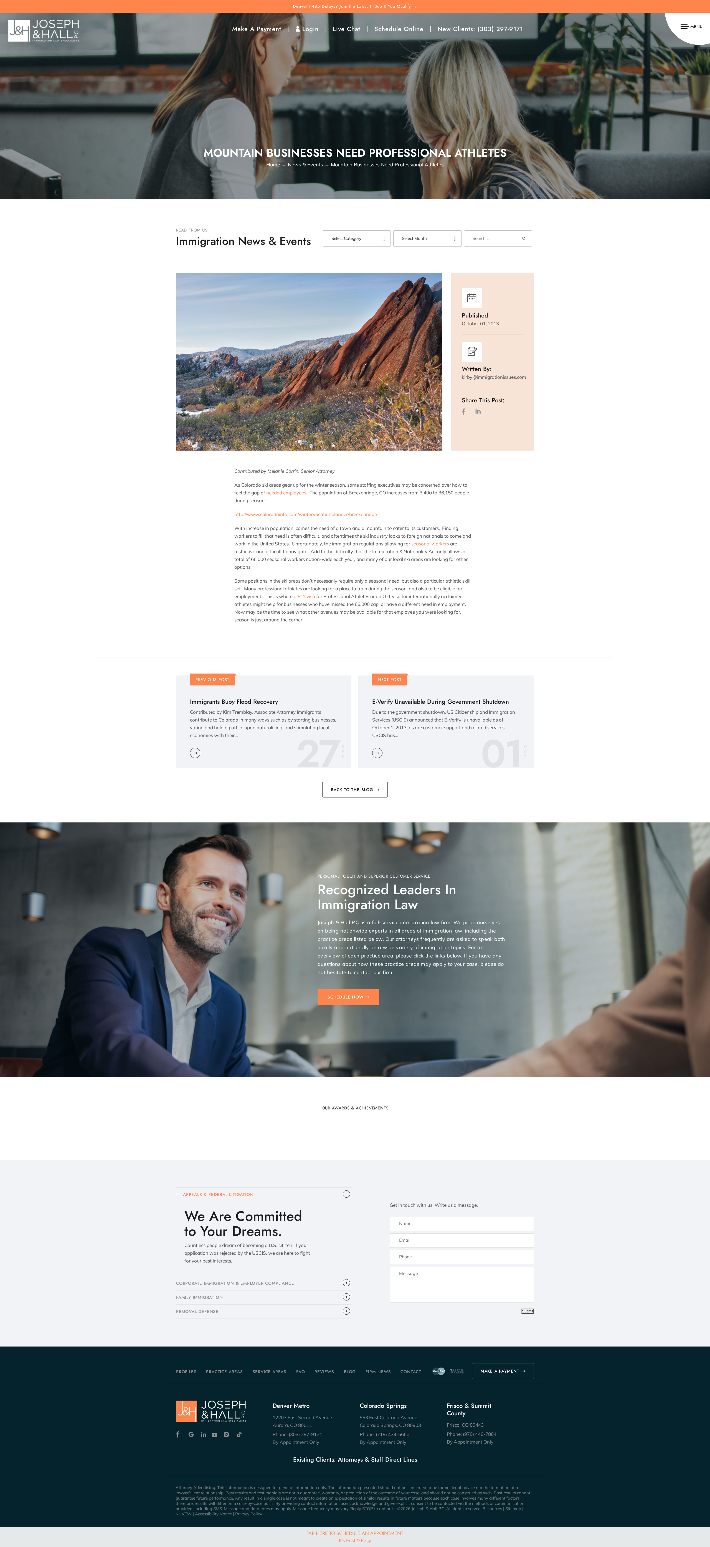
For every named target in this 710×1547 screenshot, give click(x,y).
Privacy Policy (248, 1513)
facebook (465, 411)
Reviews (324, 1372)
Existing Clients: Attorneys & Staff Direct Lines (355, 1459)
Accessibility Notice (213, 1513)
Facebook (179, 1434)
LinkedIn (478, 411)
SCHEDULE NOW (346, 997)
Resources (492, 1508)
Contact (410, 1372)
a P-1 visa (304, 596)
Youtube (215, 1434)
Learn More (195, 753)
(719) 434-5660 (392, 1434)
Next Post (390, 680)
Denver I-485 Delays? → (355, 6)
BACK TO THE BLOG (352, 790)
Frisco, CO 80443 (465, 1425)
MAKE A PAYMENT (500, 1371)
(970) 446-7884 (479, 1434)
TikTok (239, 1434)
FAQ (300, 1372)
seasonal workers (430, 544)
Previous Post (213, 680)
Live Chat (346, 29)
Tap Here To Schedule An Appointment (355, 1536)
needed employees (286, 493)
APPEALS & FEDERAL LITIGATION (218, 1195)
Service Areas (269, 1372)
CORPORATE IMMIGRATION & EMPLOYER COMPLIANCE (235, 1283)
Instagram (227, 1434)
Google (191, 1434)
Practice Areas (224, 1372)
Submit (527, 1311)
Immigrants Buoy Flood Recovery (234, 701)
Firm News (378, 1372)
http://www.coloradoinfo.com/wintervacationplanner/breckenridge (305, 514)
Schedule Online (399, 29)
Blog (350, 1372)
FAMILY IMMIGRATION (199, 1297)
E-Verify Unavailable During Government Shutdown (440, 701)
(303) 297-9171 (500, 29)
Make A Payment (256, 29)
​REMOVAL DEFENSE (197, 1312)
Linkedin (203, 1434)
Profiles (186, 1372)
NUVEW (184, 1513)
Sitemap (513, 1508)
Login (310, 29)
